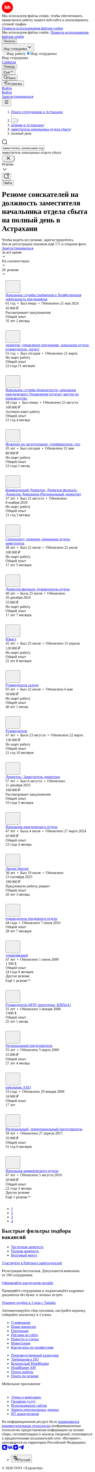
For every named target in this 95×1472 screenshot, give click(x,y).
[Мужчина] (13, 286)
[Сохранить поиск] (6, 177)
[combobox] (23, 148)
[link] (10, 77)
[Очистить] (8, 158)
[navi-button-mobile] (6, 102)
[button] (7, 88)
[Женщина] (13, 581)
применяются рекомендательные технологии (40, 1424)
